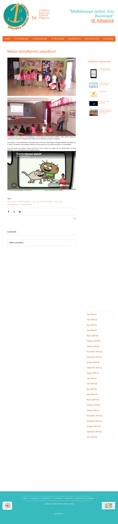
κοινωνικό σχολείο (58, 201)
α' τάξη (33, 201)
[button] (59, 514)
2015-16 (14, 201)
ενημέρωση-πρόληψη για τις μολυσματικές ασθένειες (19, 204)
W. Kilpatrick (102, 20)
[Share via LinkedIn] (20, 212)
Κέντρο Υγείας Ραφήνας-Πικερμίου (44, 201)
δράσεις (9, 201)
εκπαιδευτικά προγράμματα (24, 201)
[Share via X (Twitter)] (14, 212)
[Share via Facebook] (8, 212)
